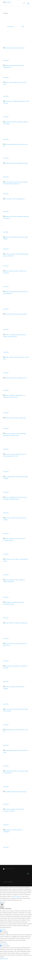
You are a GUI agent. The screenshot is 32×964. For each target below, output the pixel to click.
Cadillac (9, 91)
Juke (14, 320)
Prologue (13, 759)
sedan (13, 423)
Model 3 (16, 797)
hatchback (15, 169)
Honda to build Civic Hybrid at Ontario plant (14, 627)
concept (9, 526)
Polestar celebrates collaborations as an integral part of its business (15, 401)
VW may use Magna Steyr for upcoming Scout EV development (14, 297)
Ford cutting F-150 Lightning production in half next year (15, 107)
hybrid (9, 262)
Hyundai (19, 130)
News (23, 26)
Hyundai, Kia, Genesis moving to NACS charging (14, 693)
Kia (23, 130)
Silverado (9, 612)
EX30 (4, 464)
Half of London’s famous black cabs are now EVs (14, 150)
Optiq (13, 365)
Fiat (11, 169)
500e (8, 169)
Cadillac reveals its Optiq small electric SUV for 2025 (15, 363)
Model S (21, 797)
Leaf (17, 320)
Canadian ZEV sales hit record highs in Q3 (15, 382)
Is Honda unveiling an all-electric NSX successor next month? (14, 815)
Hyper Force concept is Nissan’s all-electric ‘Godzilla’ (15, 524)
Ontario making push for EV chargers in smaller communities (14, 586)
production (15, 225)
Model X (25, 797)
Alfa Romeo (10, 53)
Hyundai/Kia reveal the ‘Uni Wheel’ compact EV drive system (16, 128)
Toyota (17, 279)
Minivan (24, 652)
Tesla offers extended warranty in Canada (15, 795)
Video (14, 130)
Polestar (25, 404)
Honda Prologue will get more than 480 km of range (15, 756)
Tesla (20, 190)
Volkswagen (25, 190)
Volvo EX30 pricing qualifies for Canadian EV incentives (16, 672)
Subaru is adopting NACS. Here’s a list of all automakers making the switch (15, 503)
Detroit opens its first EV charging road (14, 203)
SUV (18, 74)
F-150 (8, 109)
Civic (15, 629)
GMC (14, 611)
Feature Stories (7, 343)
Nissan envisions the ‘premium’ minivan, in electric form (15, 649)
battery (20, 404)
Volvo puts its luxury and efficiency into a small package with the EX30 (15, 460)
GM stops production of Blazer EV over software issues (14, 71)
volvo (10, 464)
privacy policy (17, 896)
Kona (19, 245)
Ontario (10, 590)
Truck (14, 345)
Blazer (9, 74)
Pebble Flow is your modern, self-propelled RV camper (15, 565)
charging (14, 204)
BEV (20, 462)
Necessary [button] (2, 929)
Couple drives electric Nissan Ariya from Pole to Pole (16, 21)
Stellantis (16, 442)
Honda (24, 629)
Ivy (7, 590)
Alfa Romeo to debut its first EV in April (14, 52)
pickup (18, 109)
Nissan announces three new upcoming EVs (14, 318)
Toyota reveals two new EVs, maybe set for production (15, 277)
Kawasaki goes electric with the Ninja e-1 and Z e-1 (15, 736)
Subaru (22, 505)
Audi (8, 190)
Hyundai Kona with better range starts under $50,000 (14, 243)
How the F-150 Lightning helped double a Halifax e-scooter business (15, 341)
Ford (23, 343)
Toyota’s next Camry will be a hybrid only (15, 422)
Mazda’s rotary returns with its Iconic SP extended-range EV (15, 544)
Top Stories (10, 130)
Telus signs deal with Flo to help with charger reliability (13, 482)
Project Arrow (21, 225)
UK (8, 153)
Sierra (4, 612)
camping (14, 567)
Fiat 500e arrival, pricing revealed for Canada (13, 167)
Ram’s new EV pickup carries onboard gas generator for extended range (15, 439)
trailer (18, 567)
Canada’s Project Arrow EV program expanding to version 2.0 (13, 222)
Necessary (4, 931)
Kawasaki (9, 738)
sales (16, 383)
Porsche (16, 190)
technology (6, 132)
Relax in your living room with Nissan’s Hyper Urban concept (14, 715)
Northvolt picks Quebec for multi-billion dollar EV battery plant (14, 777)
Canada (9, 225)
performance (18, 817)
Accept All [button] (2, 902)
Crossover (16, 53)
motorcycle (15, 738)
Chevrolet (13, 74)
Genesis (15, 695)
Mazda (18, 547)
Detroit (19, 204)
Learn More (16, 36)
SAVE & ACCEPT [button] (4, 958)
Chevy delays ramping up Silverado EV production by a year (14, 608)
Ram (12, 442)
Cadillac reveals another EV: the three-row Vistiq (15, 88)
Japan (8, 652)
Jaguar (12, 838)
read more (6, 60)
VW (10, 302)
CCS (15, 505)
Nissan (20, 320)
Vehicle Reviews (14, 462)
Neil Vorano (10, 26)
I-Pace (8, 838)
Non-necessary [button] (4, 944)
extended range (11, 547)
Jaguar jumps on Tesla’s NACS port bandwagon (13, 836)
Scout (19, 300)
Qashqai (12, 322)
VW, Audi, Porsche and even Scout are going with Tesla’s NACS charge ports (14, 188)
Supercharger (6, 697)
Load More (9, 853)
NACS (11, 190)
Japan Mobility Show (17, 526)
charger (9, 204)
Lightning (13, 109)
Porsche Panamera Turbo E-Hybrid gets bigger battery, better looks (14, 260)
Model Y (5, 799)
